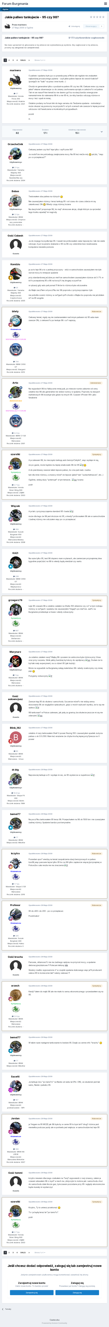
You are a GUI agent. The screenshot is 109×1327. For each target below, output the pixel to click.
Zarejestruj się (32, 1293)
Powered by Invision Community (54, 1323)
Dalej (23, 60)
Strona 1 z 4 (39, 60)
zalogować (19, 48)
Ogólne (30, 28)
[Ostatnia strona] (29, 60)
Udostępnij (75, 26)
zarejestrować (33, 48)
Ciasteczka (54, 1320)
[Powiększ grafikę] (90, 154)
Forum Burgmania (15, 4)
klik (66, 965)
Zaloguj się (77, 1293)
